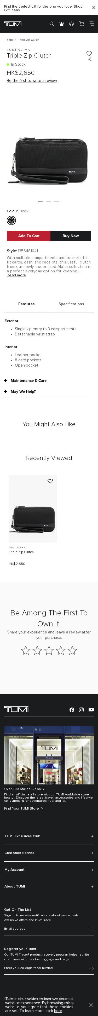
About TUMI (14, 886)
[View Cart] (81, 23)
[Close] (93, 7)
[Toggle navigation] (91, 23)
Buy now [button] (70, 235)
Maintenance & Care (29, 380)
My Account (14, 870)
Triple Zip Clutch (21, 552)
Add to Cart (28, 235)
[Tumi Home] (12, 23)
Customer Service (19, 853)
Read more (16, 275)
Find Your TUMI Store (22, 808)
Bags (10, 39)
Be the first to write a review (32, 81)
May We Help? (23, 391)
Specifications (71, 304)
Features (26, 304)
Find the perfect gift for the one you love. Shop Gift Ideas (43, 8)
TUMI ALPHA (17, 547)
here (58, 1011)
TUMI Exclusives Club (22, 836)
